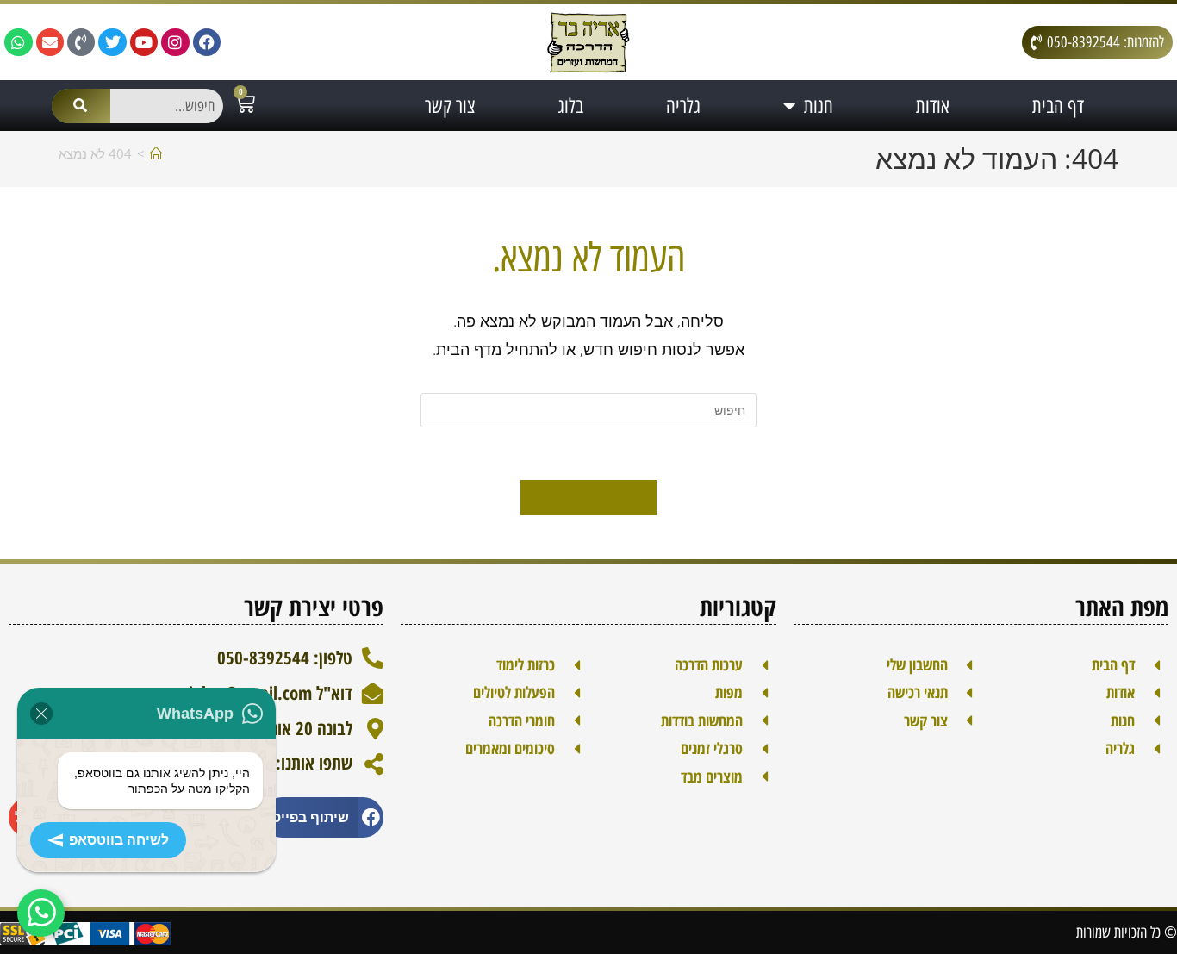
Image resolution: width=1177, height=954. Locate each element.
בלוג (570, 106)
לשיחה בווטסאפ (119, 839)
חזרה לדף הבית (589, 497)
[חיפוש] (81, 106)
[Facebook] (207, 42)
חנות (818, 106)
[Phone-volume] (81, 42)
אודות (933, 106)
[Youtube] (144, 42)
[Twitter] (112, 42)
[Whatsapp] (18, 42)
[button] (323, 817)
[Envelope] (50, 42)
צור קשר (450, 106)
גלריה (683, 106)
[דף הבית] (156, 153)
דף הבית (1058, 106)
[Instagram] (175, 42)
